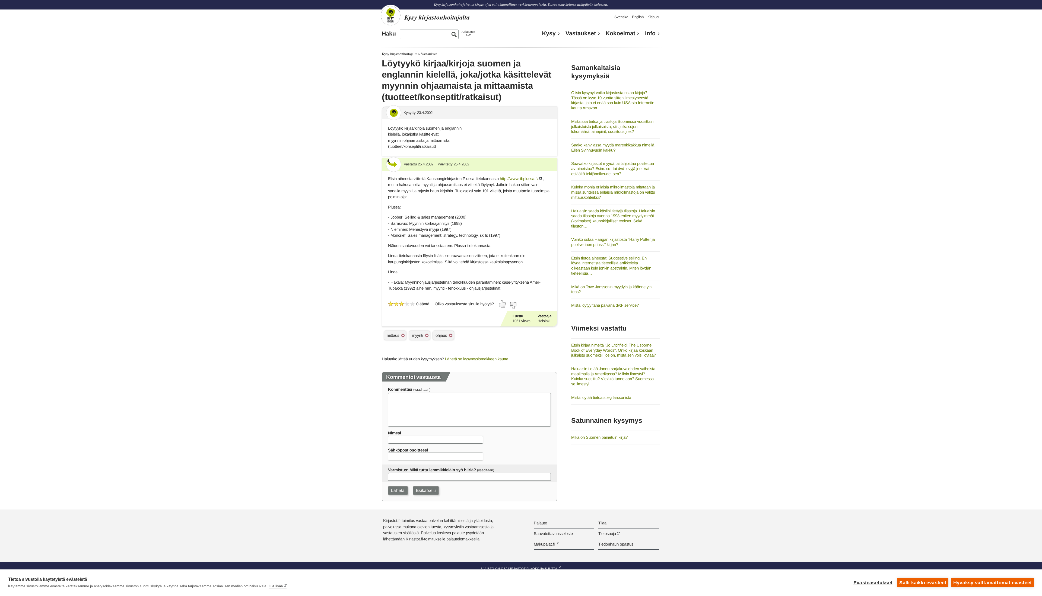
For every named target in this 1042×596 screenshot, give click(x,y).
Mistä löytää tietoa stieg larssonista (601, 397)
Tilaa (602, 523)
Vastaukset (581, 33)
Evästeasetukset (872, 582)
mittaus (393, 335)
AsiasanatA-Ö (468, 33)
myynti (417, 335)
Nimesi (394, 433)
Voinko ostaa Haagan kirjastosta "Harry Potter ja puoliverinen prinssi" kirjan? (613, 242)
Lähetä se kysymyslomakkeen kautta (476, 359)
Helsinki (544, 321)
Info (650, 33)
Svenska (621, 17)
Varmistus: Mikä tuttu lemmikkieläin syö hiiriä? (432, 469)
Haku (389, 33)
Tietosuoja (607, 533)
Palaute (540, 523)
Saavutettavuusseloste (553, 533)
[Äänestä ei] (512, 305)
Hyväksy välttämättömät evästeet (992, 582)
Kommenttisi (400, 389)
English (638, 17)
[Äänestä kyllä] (502, 303)
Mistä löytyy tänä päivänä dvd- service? (605, 305)
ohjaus (441, 335)
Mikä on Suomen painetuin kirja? (599, 437)
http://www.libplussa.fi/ (519, 178)
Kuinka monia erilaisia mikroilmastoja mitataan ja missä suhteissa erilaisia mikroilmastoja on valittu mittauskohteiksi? (613, 192)
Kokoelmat (620, 33)
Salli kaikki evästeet (922, 582)
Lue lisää (276, 586)
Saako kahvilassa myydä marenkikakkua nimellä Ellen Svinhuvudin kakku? (612, 147)
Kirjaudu (653, 17)
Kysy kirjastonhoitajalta (399, 53)
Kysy (549, 33)
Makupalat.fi (544, 544)
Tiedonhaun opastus (615, 544)
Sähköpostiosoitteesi (408, 450)
